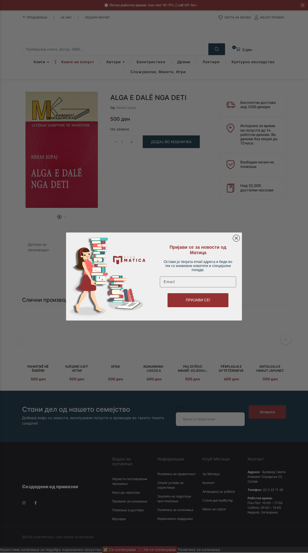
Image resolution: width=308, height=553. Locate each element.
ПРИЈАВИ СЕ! (198, 300)
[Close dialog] (236, 238)
